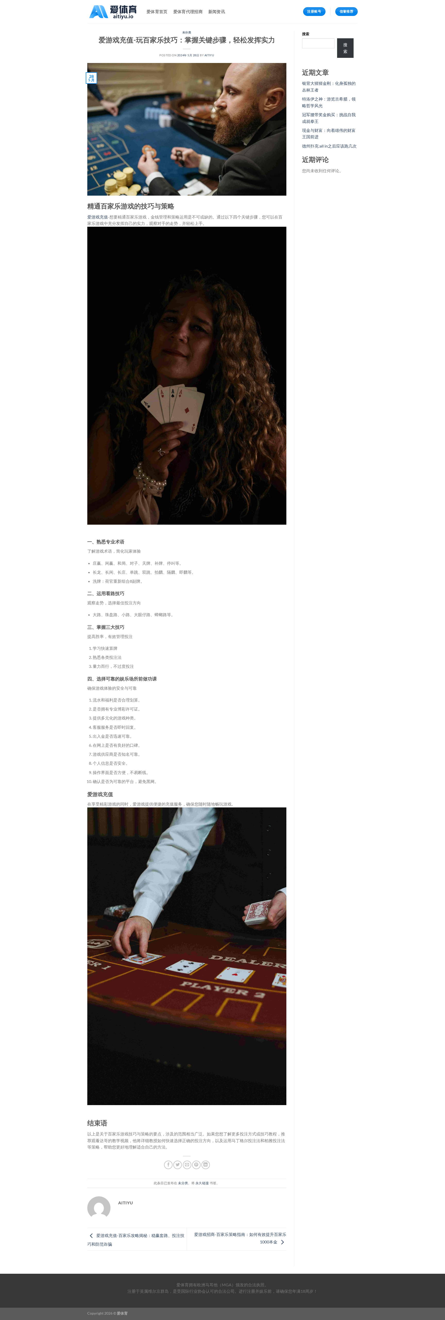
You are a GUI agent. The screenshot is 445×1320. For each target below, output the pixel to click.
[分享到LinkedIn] (205, 1165)
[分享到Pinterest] (196, 1165)
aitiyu (209, 55)
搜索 (305, 34)
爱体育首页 (157, 11)
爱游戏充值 (97, 216)
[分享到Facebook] (168, 1165)
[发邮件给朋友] (187, 1165)
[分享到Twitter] (177, 1165)
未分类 (186, 32)
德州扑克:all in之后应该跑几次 (329, 145)
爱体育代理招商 (188, 11)
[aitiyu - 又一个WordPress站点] (113, 12)
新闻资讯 (216, 11)
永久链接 (202, 1183)
